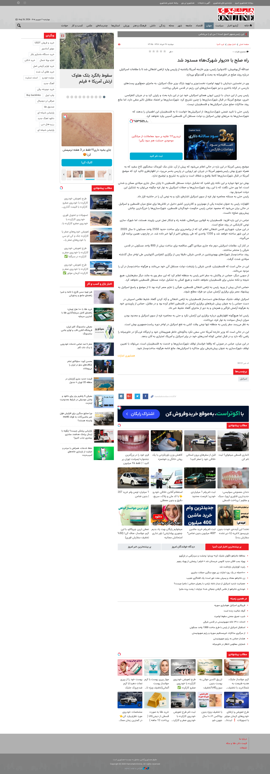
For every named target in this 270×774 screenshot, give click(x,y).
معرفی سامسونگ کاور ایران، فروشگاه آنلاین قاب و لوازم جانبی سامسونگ (76, 330)
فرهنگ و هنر (139, 26)
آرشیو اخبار (232, 26)
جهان (209, 26)
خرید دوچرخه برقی (45, 89)
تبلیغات (243, 748)
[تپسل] (131, 121)
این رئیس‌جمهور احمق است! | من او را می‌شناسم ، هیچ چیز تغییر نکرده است (208, 34)
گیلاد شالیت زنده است (234, 611)
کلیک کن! (86, 162)
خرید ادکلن (30, 60)
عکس (89, 26)
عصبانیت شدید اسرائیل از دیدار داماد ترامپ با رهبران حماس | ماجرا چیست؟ (209, 584)
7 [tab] (79, 97)
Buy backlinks (33, 95)
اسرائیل (243, 379)
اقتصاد (199, 26)
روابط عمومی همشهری (169, 3)
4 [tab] (92, 97)
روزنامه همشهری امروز (244, 3)
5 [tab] (88, 97)
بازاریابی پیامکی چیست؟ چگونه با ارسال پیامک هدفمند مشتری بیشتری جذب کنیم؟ (77, 434)
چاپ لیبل (49, 95)
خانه (246, 26)
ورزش (126, 26)
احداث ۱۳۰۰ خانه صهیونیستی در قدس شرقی (224, 622)
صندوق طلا (49, 107)
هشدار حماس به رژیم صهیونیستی (229, 639)
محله (171, 26)
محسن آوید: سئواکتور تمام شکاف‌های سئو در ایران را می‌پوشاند (79, 365)
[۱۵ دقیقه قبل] (87, 51)
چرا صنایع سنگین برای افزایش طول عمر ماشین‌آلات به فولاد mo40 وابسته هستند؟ (76, 417)
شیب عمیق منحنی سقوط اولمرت (229, 616)
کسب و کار (77, 26)
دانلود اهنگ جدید (46, 118)
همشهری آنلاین (234, 14)
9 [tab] (71, 97)
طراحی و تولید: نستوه (134, 768)
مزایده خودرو (48, 78)
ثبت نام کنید (156, 156)
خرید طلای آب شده (45, 72)
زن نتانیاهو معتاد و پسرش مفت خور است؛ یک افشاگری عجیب (215, 578)
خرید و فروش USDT (44, 43)
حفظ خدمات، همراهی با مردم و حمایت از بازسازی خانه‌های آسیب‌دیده (77, 451)
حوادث (64, 26)
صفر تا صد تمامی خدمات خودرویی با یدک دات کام (76, 345)
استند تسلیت (31, 78)
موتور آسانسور (48, 49)
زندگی (162, 26)
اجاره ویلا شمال (47, 60)
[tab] (227, 546)
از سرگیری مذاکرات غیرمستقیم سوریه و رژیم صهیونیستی (218, 633)
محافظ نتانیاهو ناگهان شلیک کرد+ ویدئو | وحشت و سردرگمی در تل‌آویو (212, 556)
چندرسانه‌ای (102, 26)
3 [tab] (96, 97)
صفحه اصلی (244, 44)
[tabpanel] (87, 60)
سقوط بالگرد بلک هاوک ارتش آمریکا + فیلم (92, 78)
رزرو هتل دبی (47, 124)
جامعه (189, 26)
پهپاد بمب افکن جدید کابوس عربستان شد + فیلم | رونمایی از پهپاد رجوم (211, 561)
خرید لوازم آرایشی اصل (43, 66)
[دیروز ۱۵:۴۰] (104, 297)
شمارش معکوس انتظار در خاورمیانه (229, 644)
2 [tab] (100, 97)
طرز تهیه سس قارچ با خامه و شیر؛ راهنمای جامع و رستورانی (76, 293)
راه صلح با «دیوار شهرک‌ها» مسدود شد (213, 60)
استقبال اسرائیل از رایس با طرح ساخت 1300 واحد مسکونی (217, 627)
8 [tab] (75, 97)
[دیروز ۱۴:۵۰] (104, 314)
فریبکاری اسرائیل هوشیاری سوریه (229, 605)
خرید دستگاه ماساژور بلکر (42, 54)
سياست (219, 26)
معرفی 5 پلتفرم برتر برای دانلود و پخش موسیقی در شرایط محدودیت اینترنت (76, 399)
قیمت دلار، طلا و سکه (236, 743)
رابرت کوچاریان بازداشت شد (232, 567)
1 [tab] (104, 97)
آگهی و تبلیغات (204, 3)
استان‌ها (115, 26)
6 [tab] (83, 97)
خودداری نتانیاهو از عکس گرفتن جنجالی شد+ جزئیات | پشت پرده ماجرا (212, 589)
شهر (180, 26)
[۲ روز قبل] (104, 366)
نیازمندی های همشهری (222, 3)
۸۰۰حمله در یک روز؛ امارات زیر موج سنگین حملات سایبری (218, 573)
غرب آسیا (220, 44)
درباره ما (243, 739)
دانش (153, 26)
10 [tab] (68, 97)
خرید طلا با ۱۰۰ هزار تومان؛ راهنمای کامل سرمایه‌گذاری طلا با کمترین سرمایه (77, 313)
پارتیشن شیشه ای (45, 113)
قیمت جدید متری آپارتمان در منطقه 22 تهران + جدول (78, 380)
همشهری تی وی (187, 3)
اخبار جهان (231, 44)
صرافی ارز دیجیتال (45, 101)
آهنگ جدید (49, 83)
